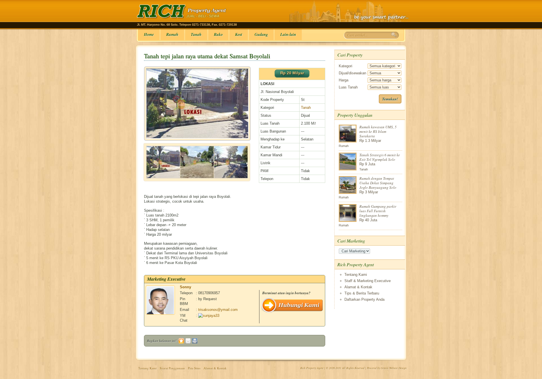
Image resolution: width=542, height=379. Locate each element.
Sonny (185, 287)
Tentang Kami (355, 274)
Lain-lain (288, 34)
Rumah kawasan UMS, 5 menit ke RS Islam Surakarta (378, 131)
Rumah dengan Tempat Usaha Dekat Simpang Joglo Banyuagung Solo (377, 183)
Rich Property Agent (312, 368)
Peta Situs (194, 368)
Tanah (196, 34)
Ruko (218, 34)
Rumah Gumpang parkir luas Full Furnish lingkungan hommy (377, 211)
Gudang (261, 34)
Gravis (384, 368)
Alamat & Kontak (358, 287)
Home (149, 34)
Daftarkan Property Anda (364, 299)
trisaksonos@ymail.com (218, 309)
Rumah (172, 34)
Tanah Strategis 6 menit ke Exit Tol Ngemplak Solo (379, 157)
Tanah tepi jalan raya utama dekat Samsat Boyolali (207, 56)
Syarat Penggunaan (172, 368)
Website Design (397, 368)
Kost (238, 34)
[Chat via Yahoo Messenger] (208, 315)
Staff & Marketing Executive (367, 281)
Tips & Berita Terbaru (361, 293)
